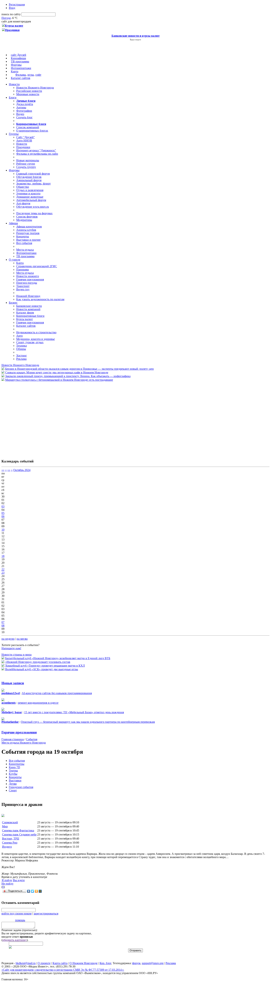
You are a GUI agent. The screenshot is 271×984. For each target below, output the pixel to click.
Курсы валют (24, 319)
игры (30, 74)
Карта (14, 71)
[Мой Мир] (40, 891)
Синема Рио (9, 842)
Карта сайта (60, 963)
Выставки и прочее (28, 239)
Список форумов (27, 216)
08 (2, 625)
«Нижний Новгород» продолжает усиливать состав (37, 661)
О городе (14, 259)
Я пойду (7, 880)
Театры (13, 770)
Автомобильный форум (31, 200)
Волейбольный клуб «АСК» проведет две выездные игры (41, 669)
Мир (5, 826)
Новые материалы (27, 160)
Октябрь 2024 (21, 470)
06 (2, 516)
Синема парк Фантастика (18, 830)
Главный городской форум (33, 173)
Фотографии (24, 110)
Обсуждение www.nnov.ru (32, 206)
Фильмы (20, 74)
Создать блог (24, 117)
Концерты (22, 236)
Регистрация (17, 4)
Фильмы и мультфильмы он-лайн (37, 153)
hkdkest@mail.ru (26, 963)
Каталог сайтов (20, 78)
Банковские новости (29, 305)
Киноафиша (18, 58)
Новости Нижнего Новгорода (35, 87)
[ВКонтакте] (29, 891)
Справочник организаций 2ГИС (36, 266)
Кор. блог (105, 963)
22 (2, 569)
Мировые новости (27, 94)
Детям (13, 783)
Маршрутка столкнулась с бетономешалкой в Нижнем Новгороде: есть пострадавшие (59, 379)
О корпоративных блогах (32, 130)
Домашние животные (29, 196)
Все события (24, 243)
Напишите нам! (11, 648)
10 (2, 529)
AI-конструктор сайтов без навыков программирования (57, 693)
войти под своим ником (16, 913)
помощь (20, 920)
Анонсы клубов (26, 229)
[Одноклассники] (36, 891)
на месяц (22, 638)
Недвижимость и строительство (36, 332)
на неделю (8, 638)
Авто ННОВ (24, 140)
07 (2, 622)
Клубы (13, 773)
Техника (21, 345)
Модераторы (24, 219)
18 (2, 556)
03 (2, 506)
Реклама (21, 358)
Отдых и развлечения (29, 190)
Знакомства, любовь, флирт (33, 183)
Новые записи (12, 683)
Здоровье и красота (28, 193)
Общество (22, 186)
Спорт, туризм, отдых (30, 342)
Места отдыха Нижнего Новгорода (23, 742)
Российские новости (29, 90)
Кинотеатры (16, 763)
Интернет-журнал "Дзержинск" (36, 150)
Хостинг (21, 355)
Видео (20, 114)
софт (38, 74)
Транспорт (22, 286)
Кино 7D (14, 767)
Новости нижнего (27, 276)
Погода (6, 17)
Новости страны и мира (16, 654)
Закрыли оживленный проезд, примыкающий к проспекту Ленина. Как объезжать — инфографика (68, 376)
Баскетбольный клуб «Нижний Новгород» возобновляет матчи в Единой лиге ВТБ (57, 658)
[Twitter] (32, 891)
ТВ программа (20, 61)
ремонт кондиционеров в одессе (38, 702)
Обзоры (21, 348)
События (31, 739)
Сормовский (10, 822)
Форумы (16, 64)
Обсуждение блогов (28, 176)
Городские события (21, 787)
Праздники (23, 147)
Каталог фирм (25, 312)
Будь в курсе (135, 39)
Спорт (13, 790)
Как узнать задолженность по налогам (40, 299)
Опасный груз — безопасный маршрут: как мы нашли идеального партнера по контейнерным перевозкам (88, 721)
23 (2, 572)
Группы (14, 133)
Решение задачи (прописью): (19, 930)
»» (8, 470)
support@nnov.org (153, 963)
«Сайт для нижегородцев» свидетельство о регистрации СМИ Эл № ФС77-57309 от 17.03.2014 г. (62, 969)
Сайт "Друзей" (25, 137)
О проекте (44, 963)
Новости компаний (28, 309)
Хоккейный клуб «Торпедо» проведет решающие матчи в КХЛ (45, 665)
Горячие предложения (30, 279)
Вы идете (19, 880)
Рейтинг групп (25, 163)
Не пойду (7, 883)
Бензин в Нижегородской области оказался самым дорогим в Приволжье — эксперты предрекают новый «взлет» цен (79, 368)
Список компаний (27, 127)
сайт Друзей (18, 54)
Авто (19, 335)
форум (136, 963)
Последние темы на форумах (34, 213)
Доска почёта (24, 104)
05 (2, 513)
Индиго (7, 846)
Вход (12, 7)
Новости (14, 84)
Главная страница (12, 739)
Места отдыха (25, 249)
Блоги (12, 97)
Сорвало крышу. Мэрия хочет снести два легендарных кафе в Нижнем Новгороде (56, 372)
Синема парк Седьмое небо (19, 834)
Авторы (21, 107)
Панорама (22, 269)
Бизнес (13, 302)
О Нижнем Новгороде (84, 963)
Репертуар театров (27, 233)
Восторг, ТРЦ (10, 838)
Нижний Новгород (28, 296)
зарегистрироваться (46, 913)
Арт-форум (23, 203)
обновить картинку (14, 940)
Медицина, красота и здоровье (35, 339)
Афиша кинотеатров (29, 226)
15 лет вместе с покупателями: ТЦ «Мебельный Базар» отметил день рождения (74, 712)
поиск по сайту (11, 14)
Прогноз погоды (26, 282)
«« (2, 470)
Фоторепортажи (21, 68)
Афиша (13, 223)
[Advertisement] (23, 418)
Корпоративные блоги (30, 315)
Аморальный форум (28, 180)
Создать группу (26, 167)
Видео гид (22, 289)
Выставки (15, 780)
